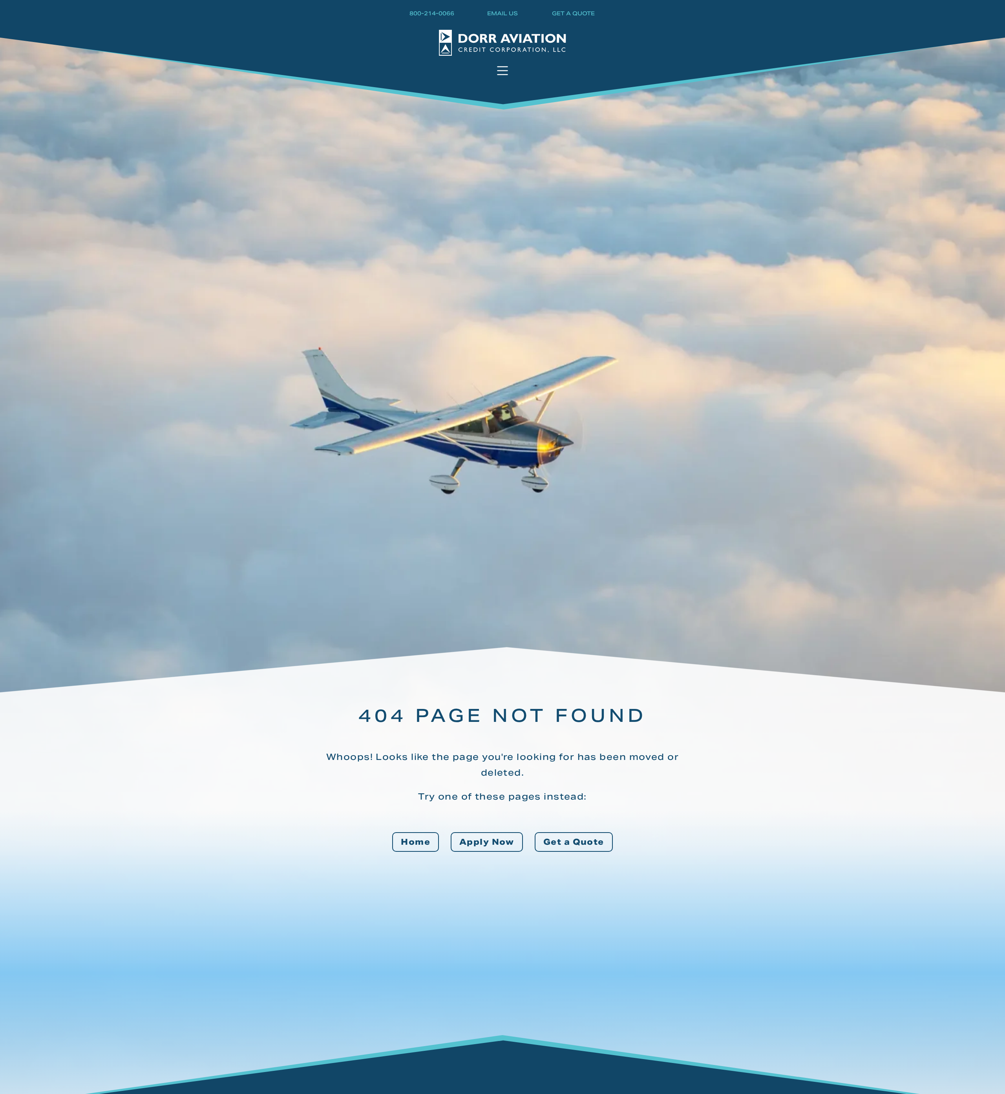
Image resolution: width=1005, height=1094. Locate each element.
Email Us (502, 14)
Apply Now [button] (486, 842)
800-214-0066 (431, 14)
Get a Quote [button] (573, 842)
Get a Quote (573, 14)
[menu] (502, 71)
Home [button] (415, 842)
